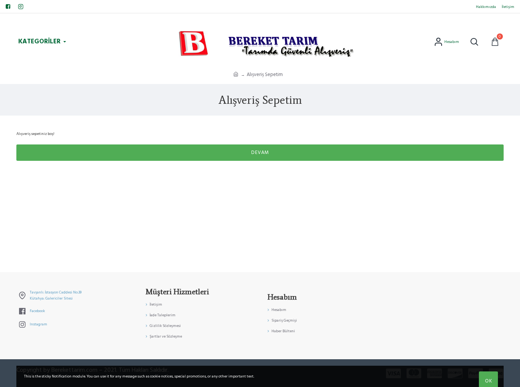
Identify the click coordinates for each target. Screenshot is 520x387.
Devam (260, 152)
